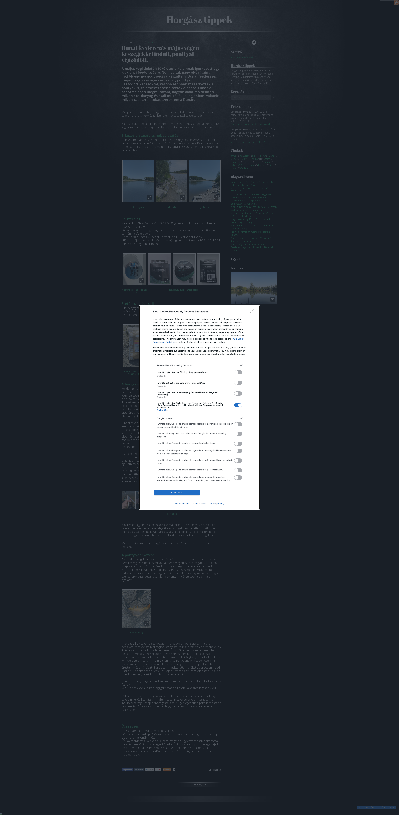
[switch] (238, 372)
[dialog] (199, 407)
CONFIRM (177, 492)
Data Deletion (182, 503)
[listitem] (199, 365)
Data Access (199, 503)
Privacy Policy (217, 503)
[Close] (253, 312)
